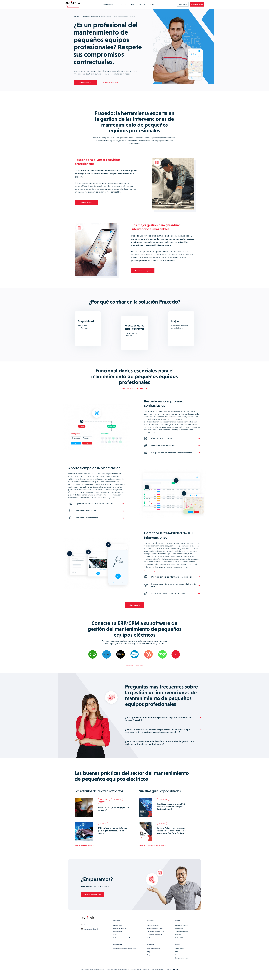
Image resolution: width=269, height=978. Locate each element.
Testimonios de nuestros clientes (123, 938)
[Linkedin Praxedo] (177, 970)
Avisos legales (179, 948)
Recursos (142, 4)
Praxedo (76, 16)
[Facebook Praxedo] (174, 970)
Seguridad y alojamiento (155, 935)
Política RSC (179, 938)
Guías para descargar (153, 948)
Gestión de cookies (181, 955)
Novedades (179, 928)
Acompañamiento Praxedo (155, 928)
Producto (123, 4)
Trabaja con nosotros (181, 931)
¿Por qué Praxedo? (109, 4)
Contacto (178, 935)
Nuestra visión (117, 925)
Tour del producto (152, 925)
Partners (151, 4)
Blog (148, 952)
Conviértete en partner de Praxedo (124, 948)
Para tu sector (117, 931)
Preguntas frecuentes (153, 955)
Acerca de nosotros (181, 925)
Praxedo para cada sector (89, 16)
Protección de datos (181, 958)
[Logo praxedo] (97, 918)
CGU (176, 952)
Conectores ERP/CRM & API (155, 931)
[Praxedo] (72, 3)
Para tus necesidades (120, 928)
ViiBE (148, 938)
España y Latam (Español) (91, 929)
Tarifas (132, 4)
